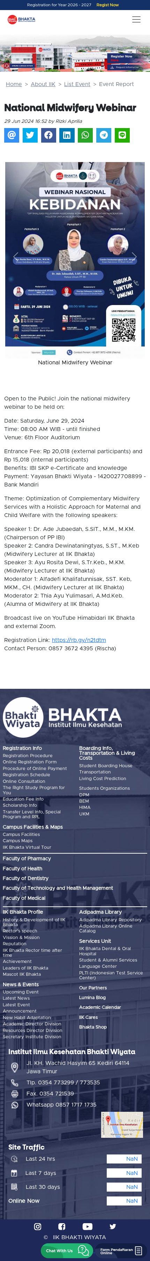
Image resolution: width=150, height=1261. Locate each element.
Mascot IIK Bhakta (22, 974)
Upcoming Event (21, 992)
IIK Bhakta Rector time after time (32, 953)
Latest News (16, 998)
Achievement (17, 961)
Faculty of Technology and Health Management (58, 888)
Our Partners (93, 988)
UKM (84, 814)
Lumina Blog (92, 998)
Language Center (98, 966)
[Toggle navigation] (136, 19)
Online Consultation (24, 781)
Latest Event (16, 1005)
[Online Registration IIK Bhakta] (129, 58)
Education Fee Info (23, 799)
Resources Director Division (32, 1031)
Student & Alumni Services (108, 960)
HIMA (85, 807)
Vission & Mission (21, 938)
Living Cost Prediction (102, 779)
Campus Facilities (21, 834)
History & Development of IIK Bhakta (34, 922)
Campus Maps (17, 841)
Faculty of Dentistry (25, 878)
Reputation (15, 944)
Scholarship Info (20, 805)
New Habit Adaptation (27, 1018)
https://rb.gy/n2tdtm (79, 640)
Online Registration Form (30, 762)
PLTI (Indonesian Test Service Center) (111, 975)
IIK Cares (88, 1017)
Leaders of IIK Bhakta (25, 968)
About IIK (43, 84)
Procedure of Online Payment (35, 769)
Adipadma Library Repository (110, 920)
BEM (84, 801)
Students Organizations (104, 788)
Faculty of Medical (24, 898)
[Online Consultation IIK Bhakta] (20, 66)
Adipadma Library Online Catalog (106, 928)
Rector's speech (20, 931)
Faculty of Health (22, 868)
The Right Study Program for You (34, 790)
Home (14, 84)
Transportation (95, 772)
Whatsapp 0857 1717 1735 (62, 1105)
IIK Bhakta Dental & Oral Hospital (105, 951)
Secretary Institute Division (32, 1037)
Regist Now (108, 5)
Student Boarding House (106, 766)
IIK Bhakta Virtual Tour (27, 847)
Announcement (20, 1011)
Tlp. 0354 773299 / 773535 (63, 1082)
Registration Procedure (28, 756)
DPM (84, 795)
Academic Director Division (32, 1024)
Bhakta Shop (93, 1027)
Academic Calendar (100, 1007)
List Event (77, 84)
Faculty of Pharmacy (27, 858)
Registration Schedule (26, 775)
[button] (15, 257)
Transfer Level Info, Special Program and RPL (32, 814)
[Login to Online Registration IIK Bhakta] (129, 67)
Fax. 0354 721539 (50, 1094)
